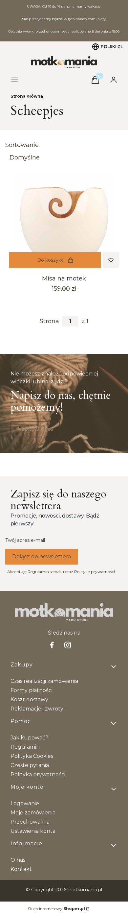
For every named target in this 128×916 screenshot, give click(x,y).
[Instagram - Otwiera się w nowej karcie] (68, 645)
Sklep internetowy (56, 908)
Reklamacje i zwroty (37, 709)
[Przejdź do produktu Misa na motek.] (64, 222)
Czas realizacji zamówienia (44, 681)
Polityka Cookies (32, 756)
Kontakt (21, 869)
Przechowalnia (30, 822)
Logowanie (25, 803)
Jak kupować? (29, 738)
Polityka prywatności (38, 774)
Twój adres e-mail (25, 540)
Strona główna (27, 96)
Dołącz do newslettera (41, 556)
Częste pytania (30, 765)
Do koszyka (50, 260)
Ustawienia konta (33, 831)
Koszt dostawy (29, 699)
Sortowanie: (22, 145)
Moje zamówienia (33, 812)
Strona (49, 321)
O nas (18, 860)
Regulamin (25, 747)
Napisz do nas (35, 429)
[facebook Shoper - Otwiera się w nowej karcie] (52, 645)
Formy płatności (32, 690)
